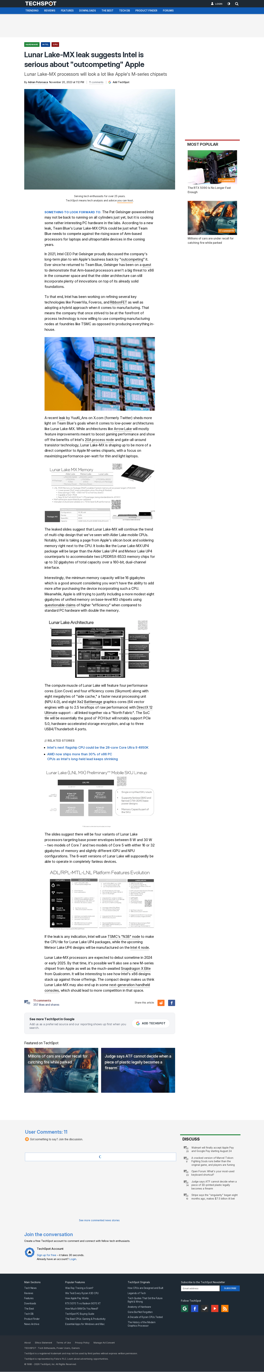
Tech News (30, 1288)
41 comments (226, 180)
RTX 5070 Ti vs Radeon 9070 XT (83, 1303)
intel (45, 44)
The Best (107, 10)
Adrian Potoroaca (38, 82)
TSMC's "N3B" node (124, 937)
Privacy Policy (82, 1342)
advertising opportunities (94, 1359)
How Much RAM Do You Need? (81, 1308)
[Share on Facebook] (171, 1003)
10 (187, 1198)
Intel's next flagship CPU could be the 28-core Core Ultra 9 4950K (98, 747)
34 (187, 1185)
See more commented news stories (99, 1220)
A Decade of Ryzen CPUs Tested (145, 1317)
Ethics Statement (43, 1342)
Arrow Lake (123, 429)
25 (187, 1151)
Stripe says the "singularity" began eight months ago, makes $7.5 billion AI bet (214, 1197)
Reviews (49, 10)
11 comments (96, 82)
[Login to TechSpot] (29, 1255)
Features (67, 10)
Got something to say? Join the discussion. (56, 1139)
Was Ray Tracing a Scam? (79, 1288)
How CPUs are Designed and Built (145, 1288)
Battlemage (93, 702)
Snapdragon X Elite (136, 969)
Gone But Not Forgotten (140, 1312)
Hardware (32, 44)
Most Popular (202, 144)
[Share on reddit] (161, 1003)
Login (218, 4)
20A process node (99, 440)
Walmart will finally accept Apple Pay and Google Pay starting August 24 (212, 1149)
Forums (168, 10)
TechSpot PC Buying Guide (79, 1313)
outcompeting (132, 259)
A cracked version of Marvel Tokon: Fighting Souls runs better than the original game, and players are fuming (213, 1161)
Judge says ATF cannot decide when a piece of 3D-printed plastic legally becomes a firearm (214, 1185)
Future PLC (60, 1359)
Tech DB (124, 10)
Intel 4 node (139, 948)
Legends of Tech (137, 1293)
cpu (55, 44)
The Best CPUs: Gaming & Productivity (85, 1319)
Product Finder (146, 10)
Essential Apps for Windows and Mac (85, 1324)
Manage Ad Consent (104, 1342)
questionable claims (60, 605)
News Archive (31, 1324)
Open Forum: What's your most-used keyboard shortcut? (212, 1173)
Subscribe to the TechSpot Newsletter (203, 1282)
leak (62, 418)
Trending (32, 10)
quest (146, 265)
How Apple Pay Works (77, 1298)
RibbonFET (118, 302)
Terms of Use (63, 1342)
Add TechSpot (120, 82)
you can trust (125, 200)
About (27, 1342)
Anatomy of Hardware (139, 1306)
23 (187, 1175)
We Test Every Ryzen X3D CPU (82, 1293)
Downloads (87, 10)
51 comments (226, 230)
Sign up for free (46, 1255)
